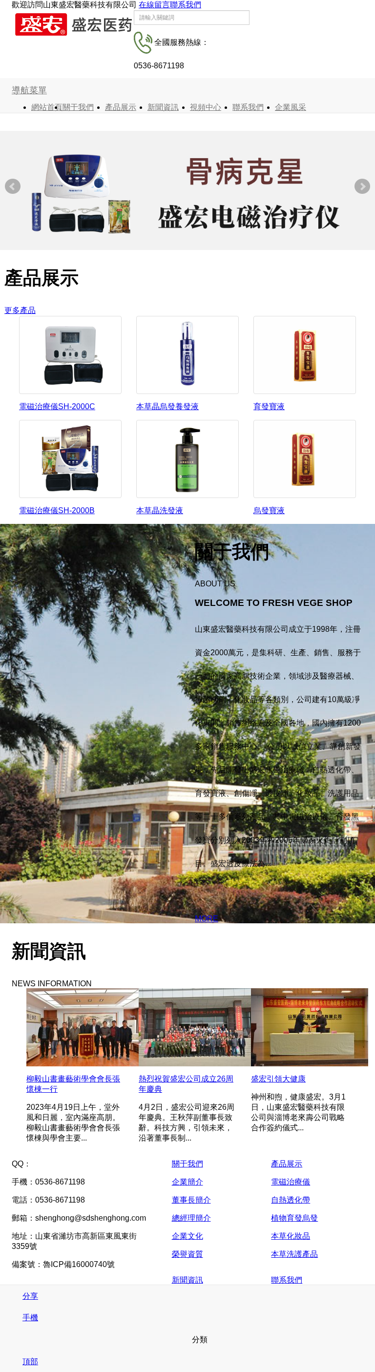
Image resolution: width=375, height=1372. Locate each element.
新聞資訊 (163, 107)
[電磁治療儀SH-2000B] (70, 458)
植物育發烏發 (294, 1218)
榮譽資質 (187, 1254)
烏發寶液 (269, 510)
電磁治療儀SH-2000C (57, 406)
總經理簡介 (191, 1218)
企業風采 (290, 107)
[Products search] (261, 21)
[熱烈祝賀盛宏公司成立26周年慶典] (197, 1026)
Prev (13, 186)
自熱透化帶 (290, 1200)
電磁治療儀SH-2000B (57, 510)
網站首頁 (46, 107)
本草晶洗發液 (159, 510)
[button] (100, 107)
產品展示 (120, 107)
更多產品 (20, 310)
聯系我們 (185, 4)
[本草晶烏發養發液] (187, 354)
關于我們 (78, 107)
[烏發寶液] (304, 458)
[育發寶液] (304, 354)
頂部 (30, 1361)
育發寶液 (269, 406)
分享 (30, 1296)
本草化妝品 (290, 1236)
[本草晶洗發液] (187, 458)
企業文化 (187, 1236)
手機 (30, 1317)
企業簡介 (187, 1182)
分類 (199, 1339)
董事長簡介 (191, 1200)
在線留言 (154, 4)
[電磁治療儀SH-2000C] (70, 354)
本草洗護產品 (294, 1254)
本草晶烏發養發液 (167, 406)
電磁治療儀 (290, 1182)
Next (362, 186)
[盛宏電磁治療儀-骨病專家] (187, 194)
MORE (206, 919)
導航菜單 (29, 90)
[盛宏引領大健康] (309, 1026)
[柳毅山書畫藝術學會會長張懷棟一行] (85, 1026)
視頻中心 (205, 107)
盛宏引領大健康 (278, 1079)
